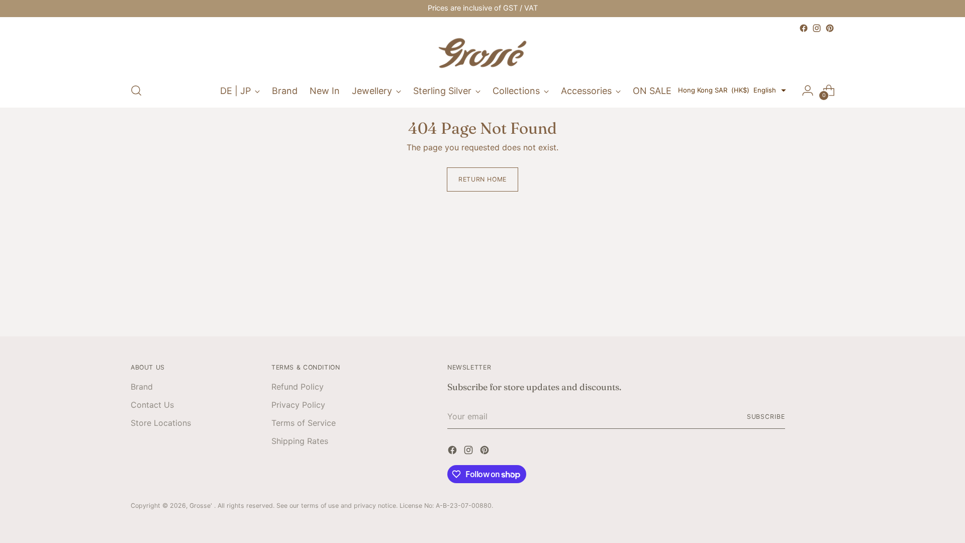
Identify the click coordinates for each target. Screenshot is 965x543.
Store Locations (161, 423)
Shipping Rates (299, 441)
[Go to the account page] (808, 90)
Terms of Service (303, 423)
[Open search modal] (136, 90)
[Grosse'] (482, 54)
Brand (142, 387)
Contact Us (152, 405)
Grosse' (201, 505)
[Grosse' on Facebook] (803, 28)
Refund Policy (297, 387)
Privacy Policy (298, 405)
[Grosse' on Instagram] (816, 28)
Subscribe (766, 416)
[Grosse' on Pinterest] (829, 28)
